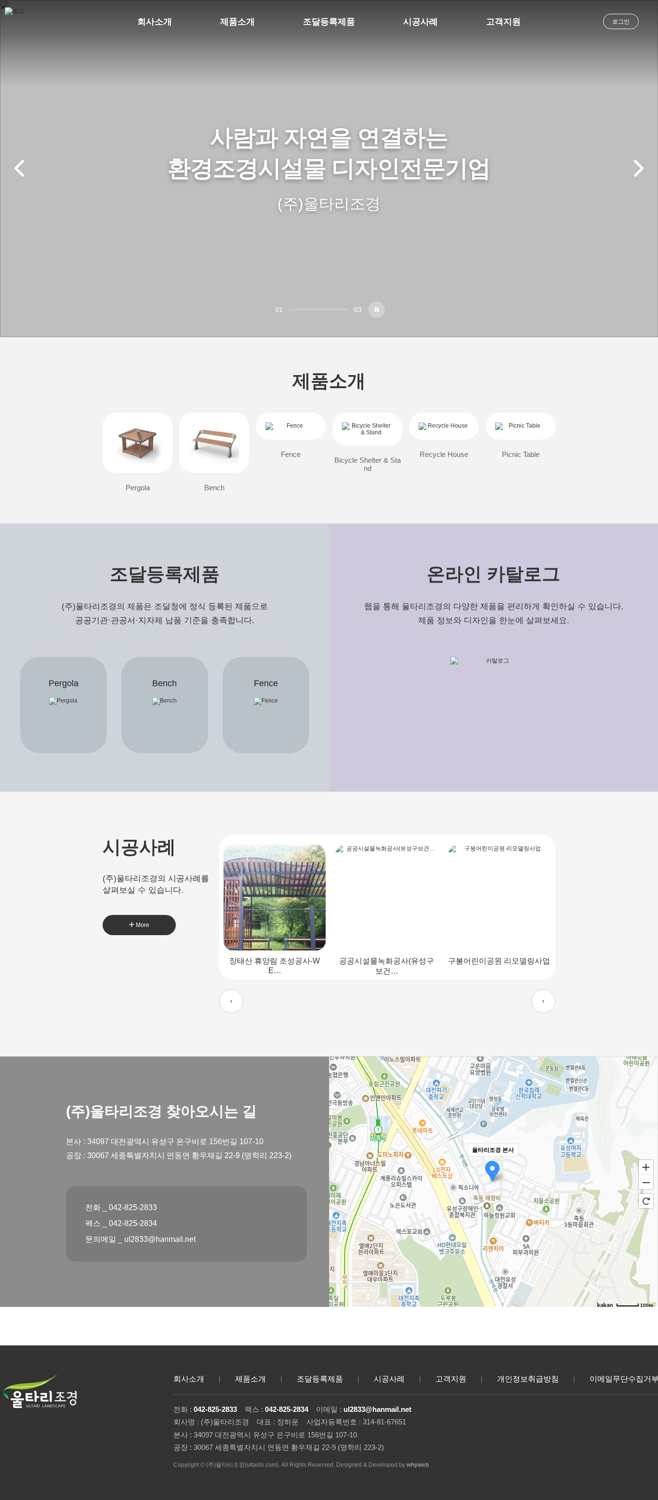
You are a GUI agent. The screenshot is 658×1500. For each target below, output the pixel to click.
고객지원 (503, 21)
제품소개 (237, 21)
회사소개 (154, 21)
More (141, 925)
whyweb (418, 1464)
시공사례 (420, 21)
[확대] (646, 1166)
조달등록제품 (329, 21)
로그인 (621, 21)
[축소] (646, 1182)
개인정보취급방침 (528, 1379)
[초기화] (646, 1201)
